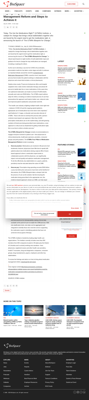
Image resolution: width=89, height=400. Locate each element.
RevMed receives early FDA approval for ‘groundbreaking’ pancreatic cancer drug (66, 81)
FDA (59, 173)
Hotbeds (57, 11)
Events (29, 11)
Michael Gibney (28, 326)
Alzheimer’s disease (52, 318)
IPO (59, 149)
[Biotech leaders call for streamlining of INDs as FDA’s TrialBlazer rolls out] (12, 310)
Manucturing (62, 161)
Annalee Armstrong (62, 84)
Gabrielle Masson (62, 156)
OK (70, 214)
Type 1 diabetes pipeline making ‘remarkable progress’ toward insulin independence (34, 321)
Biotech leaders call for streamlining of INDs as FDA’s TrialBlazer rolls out (12, 321)
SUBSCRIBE (71, 4)
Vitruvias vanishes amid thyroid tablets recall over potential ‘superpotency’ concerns (66, 69)
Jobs (37, 11)
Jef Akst (19, 325)
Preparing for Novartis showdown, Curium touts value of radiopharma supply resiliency (67, 164)
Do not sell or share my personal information (44, 214)
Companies (46, 11)
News (7, 11)
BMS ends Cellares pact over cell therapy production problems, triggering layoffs (67, 109)
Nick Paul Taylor (61, 73)
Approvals (61, 77)
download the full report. (28, 262)
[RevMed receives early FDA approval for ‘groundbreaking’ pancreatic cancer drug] (82, 81)
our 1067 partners (17, 185)
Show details (75, 208)
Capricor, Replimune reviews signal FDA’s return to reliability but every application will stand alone (66, 177)
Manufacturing (62, 65)
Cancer (60, 93)
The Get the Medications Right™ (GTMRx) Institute (28, 49)
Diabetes (27, 318)
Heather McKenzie (62, 100)
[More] (10, 11)
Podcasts (18, 11)
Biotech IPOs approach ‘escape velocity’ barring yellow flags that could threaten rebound (67, 153)
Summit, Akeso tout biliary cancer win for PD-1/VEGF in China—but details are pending (67, 97)
